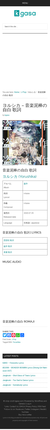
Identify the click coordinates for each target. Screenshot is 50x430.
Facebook (20, 409)
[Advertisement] (25, 60)
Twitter (27, 409)
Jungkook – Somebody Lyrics (15, 385)
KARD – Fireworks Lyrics (13, 363)
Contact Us (14, 406)
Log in (28, 404)
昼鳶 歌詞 (8, 252)
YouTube (25, 412)
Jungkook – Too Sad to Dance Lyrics (18, 380)
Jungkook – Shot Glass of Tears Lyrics (19, 375)
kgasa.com (19, 401)
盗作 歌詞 (8, 246)
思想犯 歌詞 (9, 240)
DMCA (22, 406)
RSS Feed (42, 406)
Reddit (43, 409)
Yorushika (16, 342)
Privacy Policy (31, 406)
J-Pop (14, 339)
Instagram (35, 409)
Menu (25, 3)
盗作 (26, 183)
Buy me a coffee (25, 415)
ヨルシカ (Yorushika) (19, 176)
